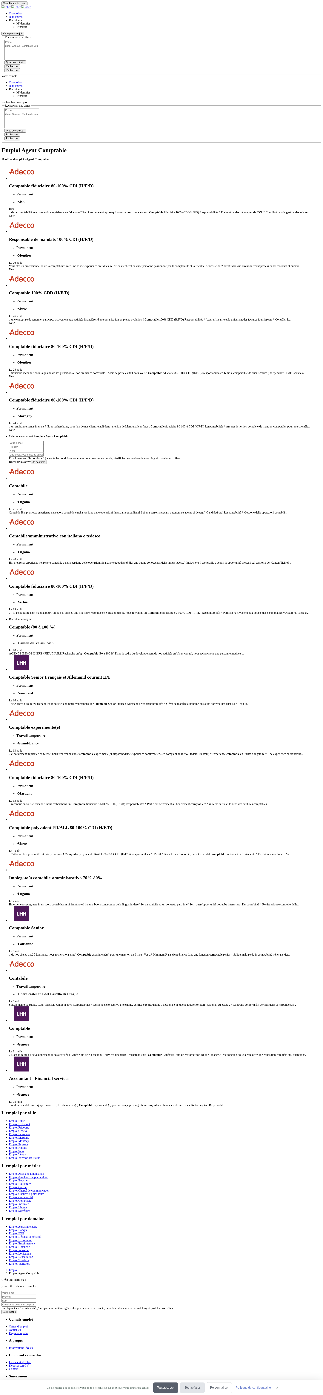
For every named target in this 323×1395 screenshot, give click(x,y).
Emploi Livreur (18, 1207)
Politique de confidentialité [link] (253, 1387)
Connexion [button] (15, 13)
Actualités (15, 1329)
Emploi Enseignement (22, 1243)
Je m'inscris (9, 1311)
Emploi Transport (19, 1263)
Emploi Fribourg (19, 1127)
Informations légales (21, 1347)
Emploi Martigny (19, 1137)
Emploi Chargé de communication (29, 1190)
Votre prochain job (12, 33)
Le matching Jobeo (20, 1362)
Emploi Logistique (20, 1253)
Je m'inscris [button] (15, 16)
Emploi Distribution (20, 1240)
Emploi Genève (18, 1130)
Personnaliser (219, 1387)
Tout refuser (192, 1387)
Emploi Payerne (18, 1144)
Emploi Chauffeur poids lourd (26, 1193)
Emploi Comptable (20, 1200)
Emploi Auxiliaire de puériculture (28, 1177)
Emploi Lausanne (19, 1134)
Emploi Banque (18, 1230)
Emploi (13, 1270)
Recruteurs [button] (15, 20)
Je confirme (39, 462)
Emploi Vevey (17, 1154)
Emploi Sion (16, 1151)
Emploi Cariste (18, 1187)
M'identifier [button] (23, 23)
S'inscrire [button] (21, 26)
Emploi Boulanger (20, 1183)
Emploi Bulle (17, 1120)
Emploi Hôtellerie (19, 1246)
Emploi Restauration (21, 1256)
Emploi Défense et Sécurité (25, 1236)
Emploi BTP (16, 1233)
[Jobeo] (16, 7)
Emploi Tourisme (19, 1260)
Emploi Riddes (18, 1147)
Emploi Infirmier (19, 1204)
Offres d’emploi (18, 1326)
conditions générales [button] (72, 458)
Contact (13, 1369)
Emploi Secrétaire (19, 1210)
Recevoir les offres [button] (20, 461)
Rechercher (12, 70)
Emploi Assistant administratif (26, 1173)
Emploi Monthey (19, 1141)
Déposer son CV (19, 1365)
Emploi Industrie (19, 1250)
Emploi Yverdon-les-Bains (24, 1157)
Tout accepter (166, 1387)
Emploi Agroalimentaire (23, 1226)
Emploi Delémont (19, 1124)
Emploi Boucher (18, 1180)
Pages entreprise (18, 1333)
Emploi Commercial (21, 1197)
